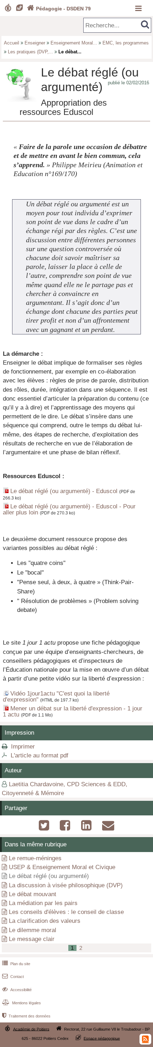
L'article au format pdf (39, 755)
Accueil (11, 43)
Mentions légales (21, 1003)
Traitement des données (26, 1016)
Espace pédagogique (102, 1038)
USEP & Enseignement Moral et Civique (62, 867)
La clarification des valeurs (44, 921)
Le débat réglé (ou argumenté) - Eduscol (63, 491)
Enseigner (35, 43)
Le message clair (31, 939)
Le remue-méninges (35, 858)
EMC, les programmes (125, 43)
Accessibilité (17, 990)
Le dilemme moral (32, 930)
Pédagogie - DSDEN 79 (59, 8)
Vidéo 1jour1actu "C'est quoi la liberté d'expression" (56, 696)
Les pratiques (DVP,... (30, 51)
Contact (13, 976)
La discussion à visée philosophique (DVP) (66, 885)
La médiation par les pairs (43, 903)
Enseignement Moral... (74, 43)
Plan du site (16, 964)
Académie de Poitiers (31, 1029)
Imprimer (23, 746)
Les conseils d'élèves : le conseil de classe (66, 912)
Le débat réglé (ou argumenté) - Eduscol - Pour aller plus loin (69, 509)
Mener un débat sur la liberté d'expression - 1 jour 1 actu (72, 711)
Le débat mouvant (32, 894)
